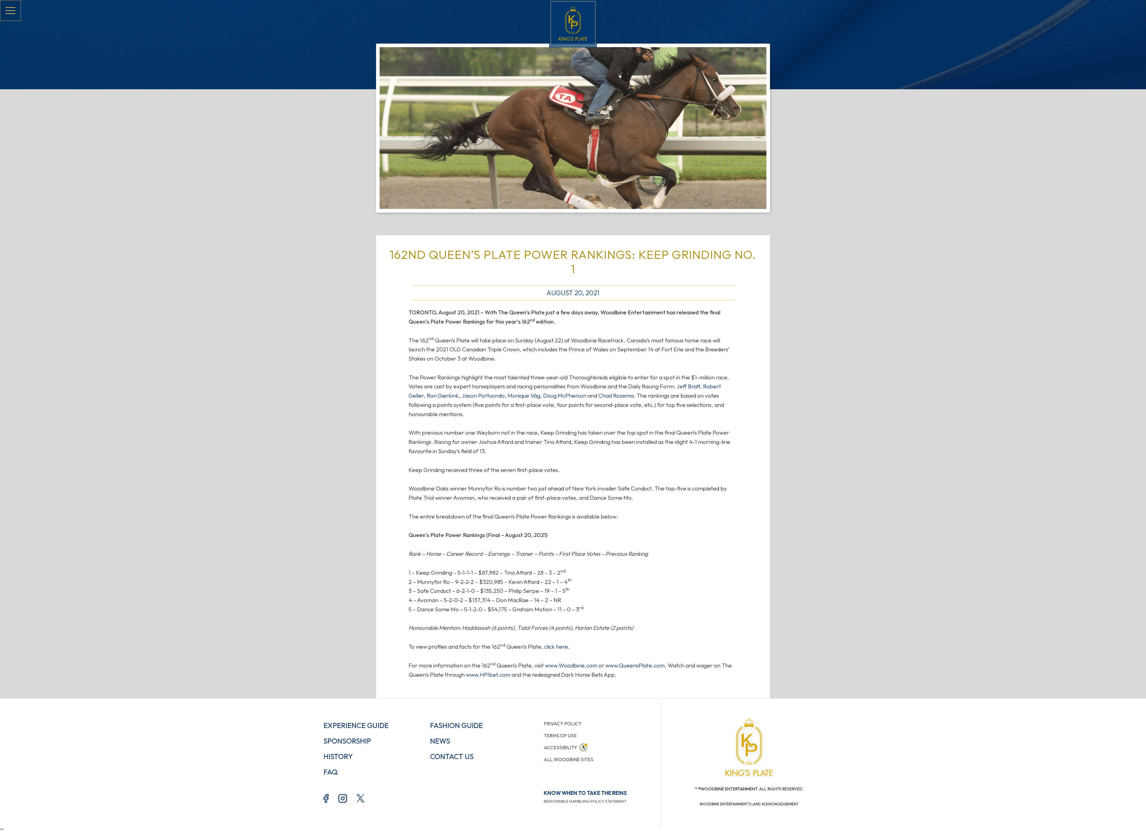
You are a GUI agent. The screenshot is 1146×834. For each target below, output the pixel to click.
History (338, 756)
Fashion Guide (456, 725)
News (440, 740)
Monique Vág (524, 395)
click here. (557, 646)
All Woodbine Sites (568, 759)
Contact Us (452, 756)
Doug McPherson (564, 395)
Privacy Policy (563, 724)
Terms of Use (560, 735)
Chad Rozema (616, 395)
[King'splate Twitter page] (361, 798)
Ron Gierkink (443, 395)
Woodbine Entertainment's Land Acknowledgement (749, 804)
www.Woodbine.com (571, 665)
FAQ (331, 771)
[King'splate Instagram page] (342, 798)
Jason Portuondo (483, 395)
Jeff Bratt (688, 386)
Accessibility (560, 747)
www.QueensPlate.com (635, 665)
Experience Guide (356, 725)
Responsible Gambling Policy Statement (585, 801)
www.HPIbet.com (488, 674)
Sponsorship (347, 740)
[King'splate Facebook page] (326, 798)
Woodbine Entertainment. (729, 789)
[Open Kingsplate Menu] (10, 10)
